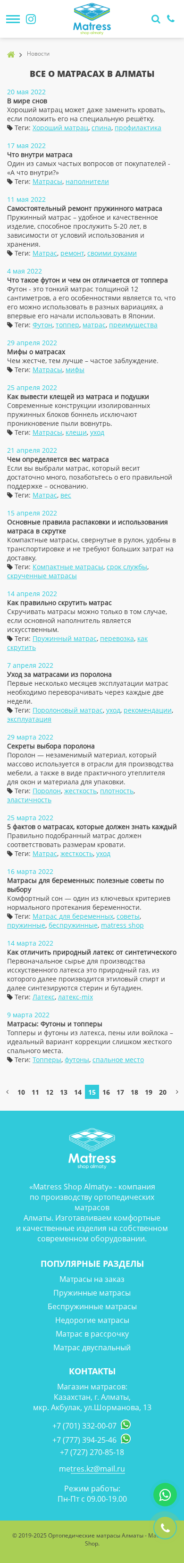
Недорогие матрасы (92, 1320)
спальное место (118, 1059)
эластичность (29, 799)
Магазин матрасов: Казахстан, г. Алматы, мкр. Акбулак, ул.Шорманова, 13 (92, 1397)
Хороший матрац (60, 127)
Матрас (45, 253)
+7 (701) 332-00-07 (84, 1426)
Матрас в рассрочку (92, 1334)
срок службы (127, 566)
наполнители (87, 181)
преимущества (133, 324)
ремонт (72, 253)
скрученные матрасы (42, 575)
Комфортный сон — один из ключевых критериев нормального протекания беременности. (88, 903)
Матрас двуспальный (92, 1347)
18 (134, 1092)
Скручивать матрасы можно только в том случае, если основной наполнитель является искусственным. (87, 620)
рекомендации (148, 710)
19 (148, 1092)
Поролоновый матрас (68, 710)
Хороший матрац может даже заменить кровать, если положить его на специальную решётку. (86, 114)
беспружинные (73, 925)
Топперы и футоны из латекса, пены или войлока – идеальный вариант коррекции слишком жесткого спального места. (90, 1041)
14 (78, 1092)
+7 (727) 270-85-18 (92, 1452)
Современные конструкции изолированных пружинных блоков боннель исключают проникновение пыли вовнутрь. (78, 414)
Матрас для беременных (73, 916)
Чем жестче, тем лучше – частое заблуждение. (83, 360)
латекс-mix (75, 996)
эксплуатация (29, 719)
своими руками (112, 253)
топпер (67, 324)
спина (101, 127)
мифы (75, 369)
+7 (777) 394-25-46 (84, 1440)
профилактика (138, 127)
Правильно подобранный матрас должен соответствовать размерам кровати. (74, 840)
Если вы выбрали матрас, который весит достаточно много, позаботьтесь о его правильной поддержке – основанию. (89, 477)
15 (92, 1092)
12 (49, 1092)
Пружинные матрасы (92, 1293)
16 (106, 1092)
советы (128, 916)
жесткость (80, 790)
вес (65, 495)
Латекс (44, 996)
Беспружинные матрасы (92, 1306)
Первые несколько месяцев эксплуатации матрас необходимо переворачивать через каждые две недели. (87, 692)
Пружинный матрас (65, 638)
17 (120, 1092)
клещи (76, 432)
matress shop (122, 925)
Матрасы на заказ (92, 1279)
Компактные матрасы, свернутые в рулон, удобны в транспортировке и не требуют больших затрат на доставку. (91, 548)
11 (35, 1092)
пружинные (26, 925)
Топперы (47, 1059)
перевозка (117, 638)
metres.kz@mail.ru (92, 1468)
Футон (42, 324)
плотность (117, 790)
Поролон (47, 790)
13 (63, 1092)
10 (21, 1092)
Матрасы (47, 181)
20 (163, 1092)
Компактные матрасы (68, 566)
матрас (94, 324)
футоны (77, 1059)
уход (97, 432)
